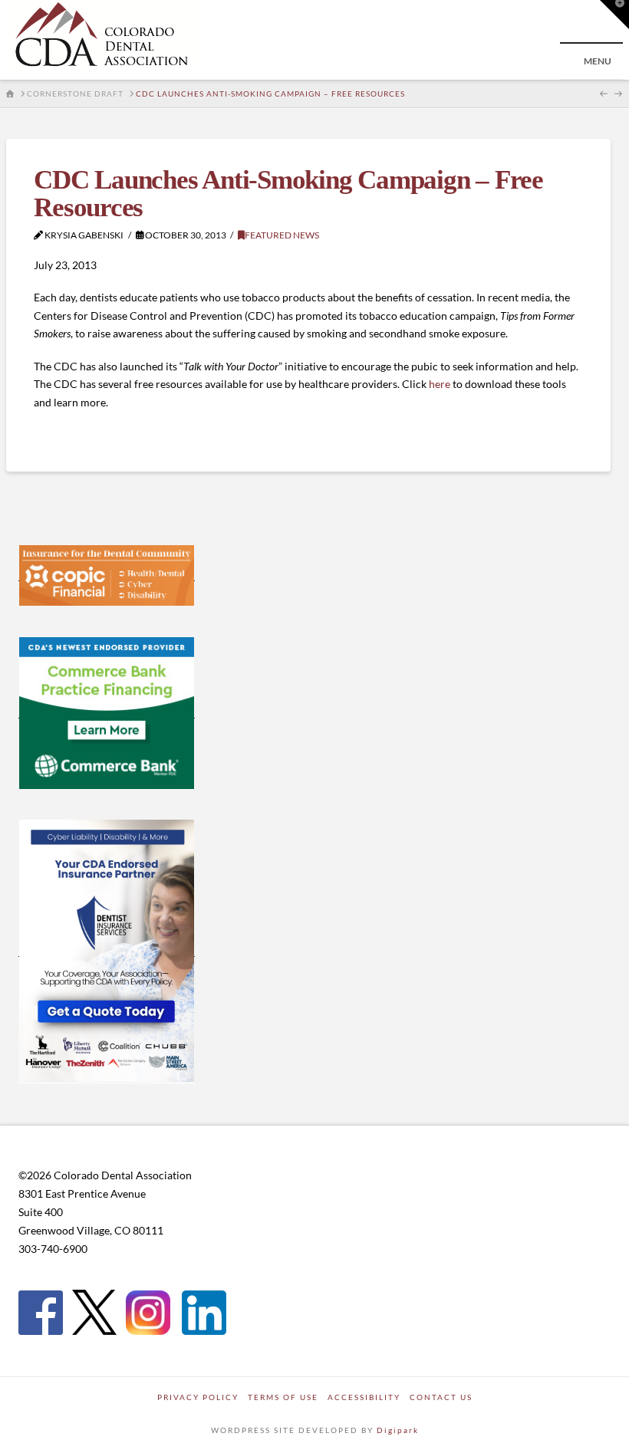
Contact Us (441, 1397)
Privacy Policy (198, 1397)
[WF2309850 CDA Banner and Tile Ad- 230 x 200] (106, 711)
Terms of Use (283, 1397)
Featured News (282, 235)
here (439, 383)
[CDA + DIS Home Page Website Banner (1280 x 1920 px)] (106, 950)
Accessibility (364, 1397)
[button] (614, 14)
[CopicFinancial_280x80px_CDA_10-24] (106, 574)
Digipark (398, 1430)
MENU (597, 61)
